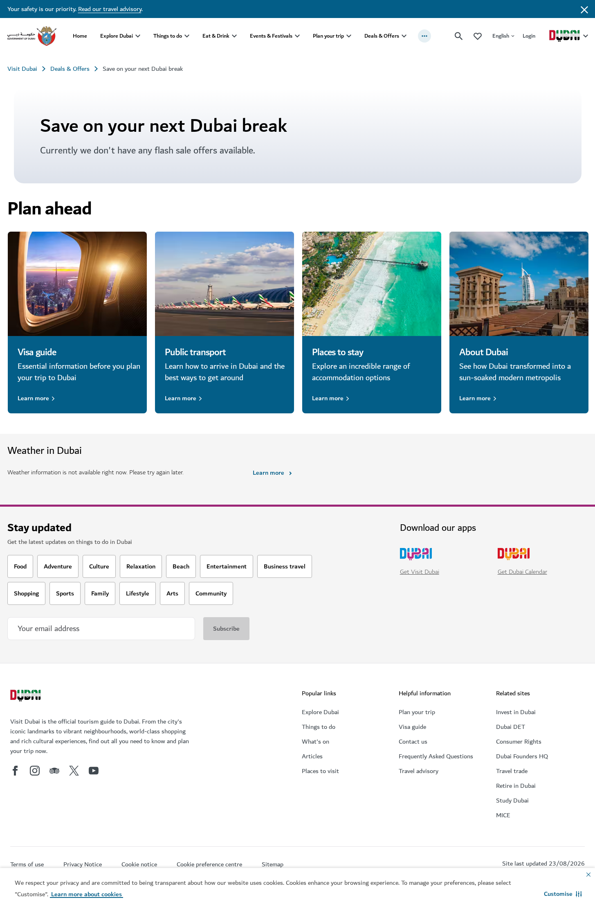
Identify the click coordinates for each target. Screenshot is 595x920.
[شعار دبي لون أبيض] (26, 697)
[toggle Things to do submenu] (186, 36)
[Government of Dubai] (31, 36)
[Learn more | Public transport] (224, 284)
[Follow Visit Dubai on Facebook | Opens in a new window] (15, 771)
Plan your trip (328, 36)
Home (80, 36)
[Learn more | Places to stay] (371, 284)
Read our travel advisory (109, 9)
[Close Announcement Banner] (584, 9)
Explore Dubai (116, 36)
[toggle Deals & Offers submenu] (404, 36)
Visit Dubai (22, 69)
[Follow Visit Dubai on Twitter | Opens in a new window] (74, 771)
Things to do (167, 36)
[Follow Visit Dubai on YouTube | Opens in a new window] (94, 771)
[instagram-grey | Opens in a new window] (35, 771)
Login (529, 36)
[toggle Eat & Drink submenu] (234, 36)
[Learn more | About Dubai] (518, 284)
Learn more (33, 398)
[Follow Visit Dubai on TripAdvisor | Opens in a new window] (54, 771)
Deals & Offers (381, 36)
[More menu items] (424, 36)
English (500, 36)
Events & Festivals (271, 36)
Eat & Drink (215, 36)
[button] (563, 893)
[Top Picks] (478, 36)
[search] (459, 36)
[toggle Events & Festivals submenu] (297, 36)
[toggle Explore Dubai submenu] (137, 36)
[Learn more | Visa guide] (77, 284)
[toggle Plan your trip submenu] (348, 36)
